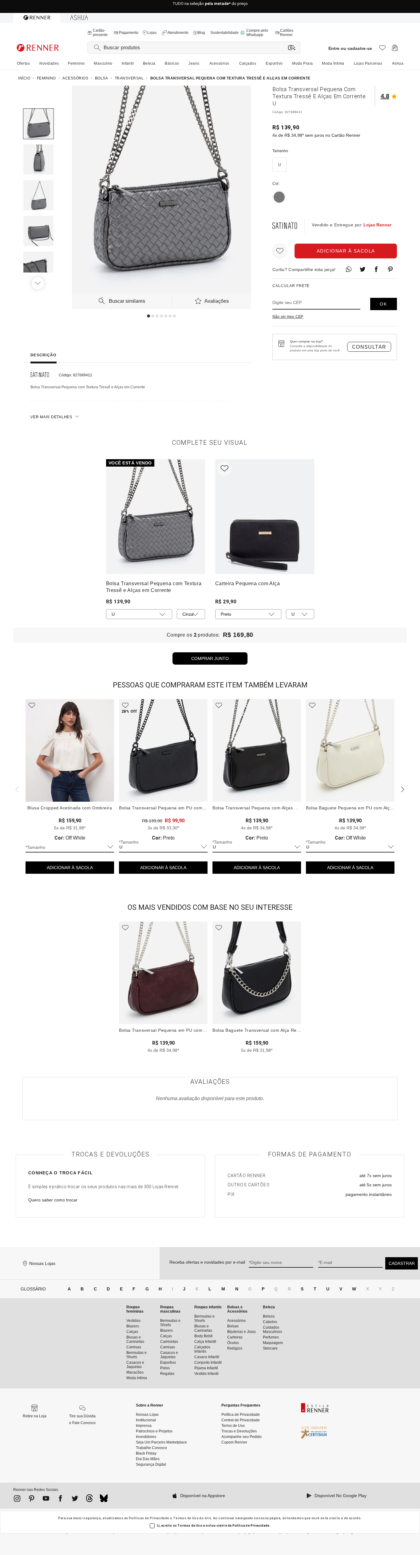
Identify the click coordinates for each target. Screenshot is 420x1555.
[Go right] (38, 283)
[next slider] (16, 789)
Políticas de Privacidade (149, 1518)
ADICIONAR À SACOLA (70, 867)
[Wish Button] (279, 251)
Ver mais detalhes (51, 417)
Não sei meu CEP (287, 316)
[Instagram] (17, 1499)
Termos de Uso (186, 1518)
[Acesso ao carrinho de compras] (395, 49)
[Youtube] (46, 1499)
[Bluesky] (104, 1500)
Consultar (369, 347)
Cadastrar (402, 1263)
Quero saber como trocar (52, 1199)
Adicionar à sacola (346, 250)
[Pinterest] (31, 1499)
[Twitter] (75, 1499)
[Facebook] (60, 1499)
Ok (383, 304)
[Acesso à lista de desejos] (382, 49)
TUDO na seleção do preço (210, 6)
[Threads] (89, 1500)
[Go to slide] (148, 316)
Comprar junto (210, 658)
